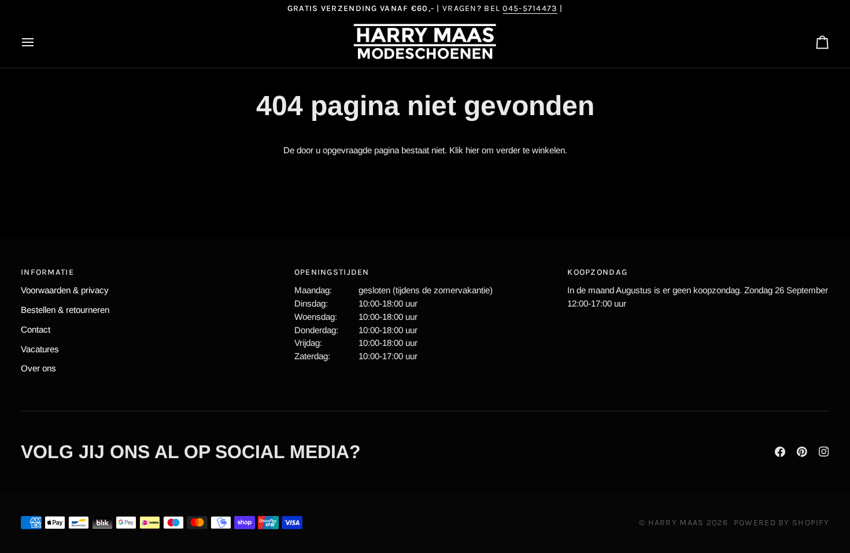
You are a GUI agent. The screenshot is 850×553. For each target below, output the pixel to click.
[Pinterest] (802, 452)
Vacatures (40, 349)
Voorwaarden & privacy (65, 290)
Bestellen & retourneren (65, 310)
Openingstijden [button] (331, 272)
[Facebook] (780, 452)
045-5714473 (529, 8)
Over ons (38, 368)
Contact (35, 329)
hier (472, 150)
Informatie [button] (47, 272)
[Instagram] (824, 452)
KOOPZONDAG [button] (597, 272)
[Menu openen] (38, 42)
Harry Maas (676, 523)
